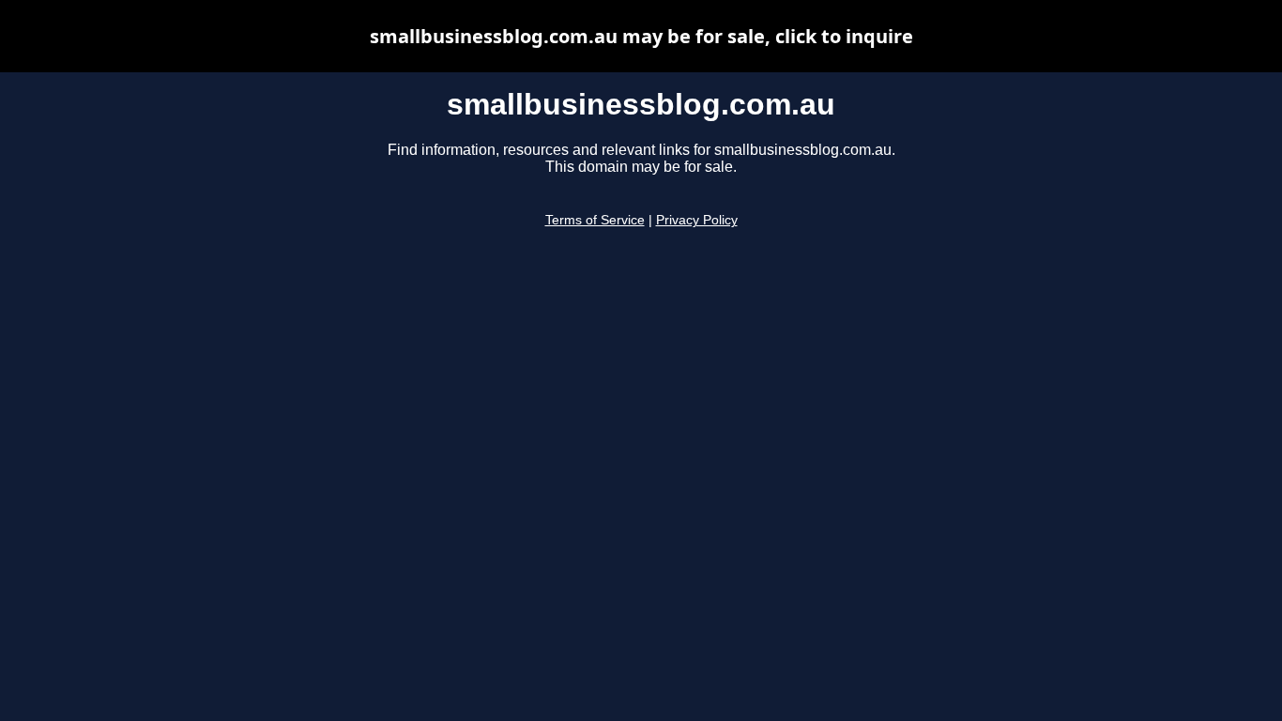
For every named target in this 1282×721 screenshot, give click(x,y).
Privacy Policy (697, 220)
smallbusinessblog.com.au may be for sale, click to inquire (641, 36)
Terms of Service (595, 220)
